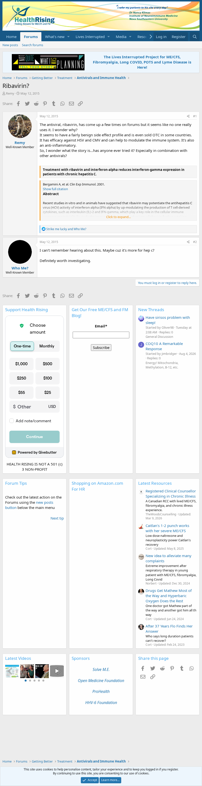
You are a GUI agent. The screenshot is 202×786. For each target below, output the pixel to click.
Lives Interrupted (90, 36)
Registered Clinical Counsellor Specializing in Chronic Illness (171, 493)
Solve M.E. (101, 669)
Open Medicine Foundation (101, 680)
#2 (195, 242)
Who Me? (20, 267)
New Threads (151, 309)
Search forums (32, 45)
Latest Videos (18, 658)
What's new (55, 36)
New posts (10, 45)
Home (11, 36)
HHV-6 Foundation (101, 702)
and (66, 229)
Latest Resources (155, 483)
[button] (68, 36)
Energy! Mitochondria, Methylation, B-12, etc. (162, 365)
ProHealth (101, 691)
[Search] (195, 36)
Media (121, 36)
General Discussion (159, 336)
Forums (31, 36)
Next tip (57, 518)
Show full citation (55, 189)
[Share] (188, 116)
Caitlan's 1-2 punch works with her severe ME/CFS (167, 528)
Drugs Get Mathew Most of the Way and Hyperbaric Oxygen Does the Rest (169, 595)
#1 (195, 116)
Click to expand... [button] (118, 217)
